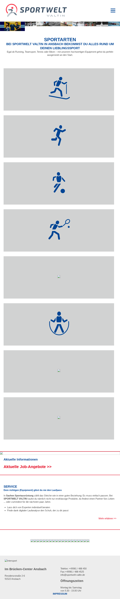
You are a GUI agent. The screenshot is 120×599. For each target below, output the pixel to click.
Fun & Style (59, 434)
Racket (59, 246)
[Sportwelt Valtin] (36, 16)
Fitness (59, 340)
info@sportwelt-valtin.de (72, 574)
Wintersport (59, 105)
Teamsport (59, 199)
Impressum (60, 593)
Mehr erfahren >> (107, 518)
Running (59, 152)
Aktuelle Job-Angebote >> (28, 467)
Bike (59, 293)
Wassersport (59, 387)
